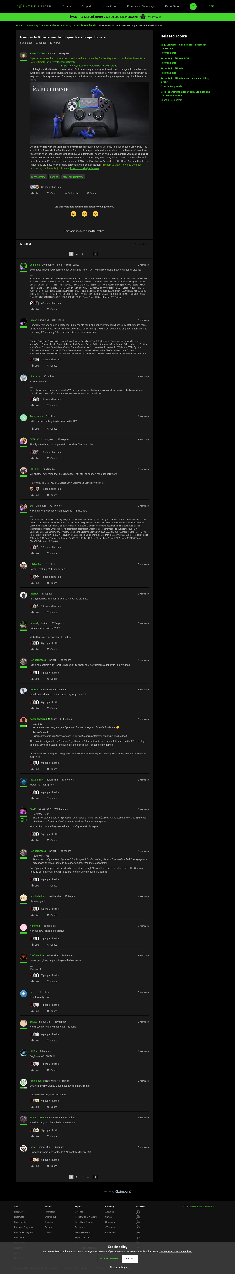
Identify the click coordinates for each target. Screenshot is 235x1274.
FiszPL (33, 809)
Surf (32, 505)
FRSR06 (34, 593)
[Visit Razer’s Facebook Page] (138, 1212)
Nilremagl (35, 925)
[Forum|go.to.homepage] (34, 6)
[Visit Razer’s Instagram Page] (138, 1217)
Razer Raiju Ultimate (172, 68)
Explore (48, 1206)
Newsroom (110, 1222)
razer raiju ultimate (73, 176)
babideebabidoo (38, 896)
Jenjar (33, 320)
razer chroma (38, 176)
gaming (54, 176)
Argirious (35, 689)
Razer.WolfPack (38, 53)
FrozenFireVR (37, 779)
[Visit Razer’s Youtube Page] (138, 1232)
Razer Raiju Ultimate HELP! (175, 58)
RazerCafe (19, 1216)
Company (109, 1206)
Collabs (48, 1232)
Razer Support (168, 52)
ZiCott (33, 1147)
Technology (50, 1211)
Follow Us (140, 1206)
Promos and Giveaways (141, 6)
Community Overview (37, 25)
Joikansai (35, 264)
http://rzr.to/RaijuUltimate (60, 62)
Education (19, 1237)
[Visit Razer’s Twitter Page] (138, 1227)
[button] (211, 6)
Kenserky (35, 623)
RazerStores (19, 1211)
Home (19, 25)
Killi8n (33, 1051)
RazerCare (80, 1227)
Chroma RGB (51, 1216)
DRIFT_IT (34, 468)
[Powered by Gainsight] (117, 1192)
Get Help (79, 1211)
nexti (32, 992)
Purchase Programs (23, 1227)
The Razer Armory (61, 25)
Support (86, 6)
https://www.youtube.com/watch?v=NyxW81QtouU (89, 65)
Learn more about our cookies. (175, 1251)
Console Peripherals (85, 25)
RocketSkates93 (38, 659)
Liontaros (35, 376)
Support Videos (82, 1237)
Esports (48, 1227)
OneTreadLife (37, 955)
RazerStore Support (84, 1222)
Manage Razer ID (83, 1232)
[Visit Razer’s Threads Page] (138, 1222)
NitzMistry (35, 564)
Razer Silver (172, 6)
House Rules (109, 6)
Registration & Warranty (86, 1216)
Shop (16, 1206)
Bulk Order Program (23, 1232)
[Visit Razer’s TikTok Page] (138, 1237)
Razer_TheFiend (38, 719)
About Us (109, 1211)
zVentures (110, 1227)
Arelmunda (36, 1080)
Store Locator (20, 1222)
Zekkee (33, 1021)
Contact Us (110, 1232)
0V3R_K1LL (36, 439)
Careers (108, 1216)
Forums (67, 6)
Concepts (49, 1222)
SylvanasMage (38, 1117)
